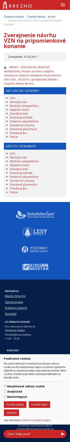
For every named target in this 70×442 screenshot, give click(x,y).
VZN (12, 98)
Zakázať (11, 412)
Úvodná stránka (14, 16)
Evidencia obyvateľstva (24, 121)
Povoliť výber (39, 404)
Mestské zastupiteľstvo (24, 106)
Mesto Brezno (15, 296)
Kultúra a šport (16, 308)
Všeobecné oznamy (22, 125)
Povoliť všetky (15, 404)
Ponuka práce (18, 133)
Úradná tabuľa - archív (41, 16)
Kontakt (11, 314)
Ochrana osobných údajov (36, 420)
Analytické (14, 391)
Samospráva (14, 302)
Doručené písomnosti (23, 129)
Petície (14, 137)
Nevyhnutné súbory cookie (26, 386)
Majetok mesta (19, 109)
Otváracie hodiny (15, 330)
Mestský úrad (18, 102)
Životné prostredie (21, 117)
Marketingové (17, 397)
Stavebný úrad (19, 113)
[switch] (5, 386)
